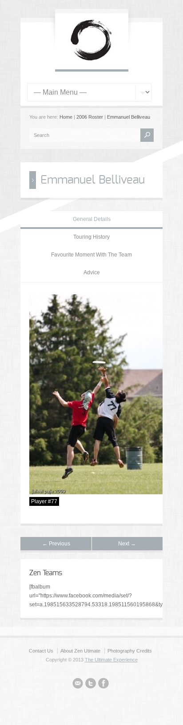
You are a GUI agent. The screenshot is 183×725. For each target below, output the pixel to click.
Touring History (91, 237)
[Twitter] (90, 684)
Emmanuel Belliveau (128, 117)
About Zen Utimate (80, 650)
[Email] (77, 684)
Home (66, 117)
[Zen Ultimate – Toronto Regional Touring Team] (91, 60)
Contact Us (41, 650)
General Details (92, 219)
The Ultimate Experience (111, 659)
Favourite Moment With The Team (91, 255)
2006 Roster (89, 117)
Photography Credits (129, 650)
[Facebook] (103, 684)
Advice (92, 272)
